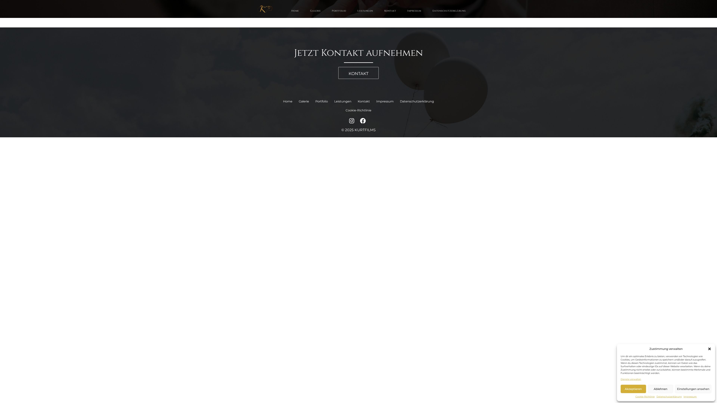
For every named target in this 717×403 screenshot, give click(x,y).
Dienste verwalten (631, 379)
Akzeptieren (633, 389)
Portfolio (339, 11)
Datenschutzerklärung (669, 396)
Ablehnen (660, 389)
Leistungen (365, 11)
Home (295, 11)
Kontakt (390, 11)
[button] (709, 349)
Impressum (690, 396)
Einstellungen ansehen (693, 389)
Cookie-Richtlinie (645, 396)
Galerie (315, 11)
